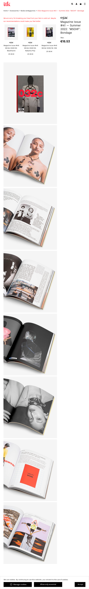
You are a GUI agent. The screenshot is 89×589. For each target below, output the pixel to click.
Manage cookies (19, 584)
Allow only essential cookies (48, 585)
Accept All (80, 585)
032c (64, 17)
